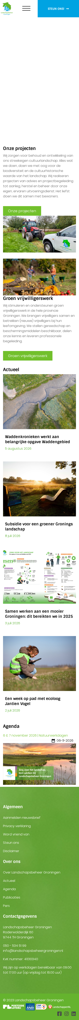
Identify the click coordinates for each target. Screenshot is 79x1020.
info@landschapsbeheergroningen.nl (33, 950)
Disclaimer (11, 851)
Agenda (9, 889)
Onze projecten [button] (22, 210)
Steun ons (11, 842)
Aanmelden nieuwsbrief (22, 817)
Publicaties (11, 897)
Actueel (9, 880)
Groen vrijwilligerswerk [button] (27, 355)
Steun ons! (56, 9)
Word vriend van (16, 834)
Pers (6, 905)
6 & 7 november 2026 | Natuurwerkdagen (35, 735)
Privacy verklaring (17, 826)
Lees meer (62, 109)
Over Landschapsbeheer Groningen (31, 872)
